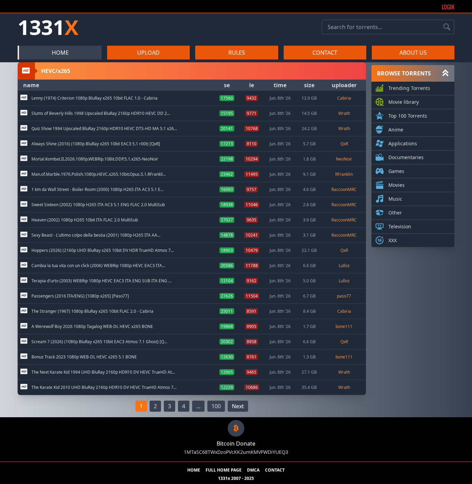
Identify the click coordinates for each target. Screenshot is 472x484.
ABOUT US (413, 52)
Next (238, 406)
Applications (402, 143)
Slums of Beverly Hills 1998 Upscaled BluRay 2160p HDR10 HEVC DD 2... (100, 113)
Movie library (403, 102)
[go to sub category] (23, 98)
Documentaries (406, 157)
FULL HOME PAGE (224, 470)
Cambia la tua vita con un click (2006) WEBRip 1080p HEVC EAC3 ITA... (98, 265)
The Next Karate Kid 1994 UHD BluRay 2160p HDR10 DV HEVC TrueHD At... (103, 372)
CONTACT (324, 52)
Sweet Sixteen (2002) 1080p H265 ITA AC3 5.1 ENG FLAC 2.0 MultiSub (98, 205)
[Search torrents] (446, 27)
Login (448, 7)
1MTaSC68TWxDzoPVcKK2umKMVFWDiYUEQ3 (236, 452)
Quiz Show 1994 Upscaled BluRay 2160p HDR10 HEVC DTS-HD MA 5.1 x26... (104, 128)
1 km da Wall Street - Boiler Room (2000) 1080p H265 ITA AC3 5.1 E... (97, 189)
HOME (60, 52)
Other (395, 212)
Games (396, 171)
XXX (392, 240)
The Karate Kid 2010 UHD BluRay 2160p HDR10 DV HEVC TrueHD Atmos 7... (104, 387)
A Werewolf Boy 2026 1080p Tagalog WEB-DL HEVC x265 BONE (92, 326)
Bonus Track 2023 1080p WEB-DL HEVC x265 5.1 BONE (84, 357)
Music (395, 198)
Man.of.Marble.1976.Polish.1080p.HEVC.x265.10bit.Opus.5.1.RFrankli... (98, 174)
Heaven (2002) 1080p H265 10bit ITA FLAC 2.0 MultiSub (84, 220)
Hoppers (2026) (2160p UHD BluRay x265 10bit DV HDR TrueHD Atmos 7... (102, 250)
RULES (236, 52)
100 (216, 406)
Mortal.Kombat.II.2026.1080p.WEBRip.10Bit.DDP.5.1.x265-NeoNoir (94, 159)
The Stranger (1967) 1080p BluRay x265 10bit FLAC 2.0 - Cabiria (92, 311)
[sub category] (23, 98)
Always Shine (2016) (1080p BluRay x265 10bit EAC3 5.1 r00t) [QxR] (95, 144)
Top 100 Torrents (407, 115)
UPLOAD (148, 52)
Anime (395, 129)
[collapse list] (445, 73)
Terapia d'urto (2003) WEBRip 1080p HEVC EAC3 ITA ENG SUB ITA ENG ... (101, 281)
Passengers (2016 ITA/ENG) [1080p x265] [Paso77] (80, 296)
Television (399, 226)
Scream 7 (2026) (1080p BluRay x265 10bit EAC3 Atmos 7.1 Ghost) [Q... (99, 342)
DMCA (253, 470)
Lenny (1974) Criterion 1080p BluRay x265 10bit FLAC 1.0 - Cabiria (94, 98)
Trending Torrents (409, 88)
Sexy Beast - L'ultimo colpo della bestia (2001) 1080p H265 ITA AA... (95, 235)
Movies (396, 185)
